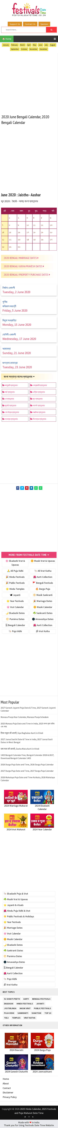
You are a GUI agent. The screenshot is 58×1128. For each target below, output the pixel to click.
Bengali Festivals (41, 998)
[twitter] (25, 1117)
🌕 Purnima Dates (15, 619)
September (15, 49)
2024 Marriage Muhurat (16, 805)
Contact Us (30, 24)
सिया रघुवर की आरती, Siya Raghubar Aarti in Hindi (22, 733)
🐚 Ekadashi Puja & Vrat (16, 893)
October (24, 49)
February (14, 45)
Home (6, 1078)
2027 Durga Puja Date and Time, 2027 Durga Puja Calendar (27, 770)
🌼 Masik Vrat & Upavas (43, 560)
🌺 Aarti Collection (42, 576)
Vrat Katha (29, 1017)
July (46, 45)
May (34, 45)
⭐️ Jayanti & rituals (13, 905)
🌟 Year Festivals (15, 601)
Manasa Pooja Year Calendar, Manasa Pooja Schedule (25, 717)
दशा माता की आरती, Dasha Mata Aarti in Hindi (20, 748)
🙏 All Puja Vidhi (15, 570)
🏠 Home (6, 38)
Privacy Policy (10, 1097)
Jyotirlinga (10, 1008)
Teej (6, 1017)
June (40, 45)
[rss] (33, 1117)
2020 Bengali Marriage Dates (20, 258)
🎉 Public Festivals (15, 582)
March (22, 45)
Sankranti (23, 1012)
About (6, 1083)
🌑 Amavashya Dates (42, 619)
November (33, 49)
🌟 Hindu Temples (15, 588)
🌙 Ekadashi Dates (15, 613)
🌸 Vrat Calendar (15, 607)
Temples (16, 1017)
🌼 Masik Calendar (42, 607)
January (6, 45)
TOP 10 (48, 1012)
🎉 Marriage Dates (42, 601)
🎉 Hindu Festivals (15, 576)
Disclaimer (8, 1092)
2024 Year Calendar (42, 829)
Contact (7, 1088)
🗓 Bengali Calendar (15, 625)
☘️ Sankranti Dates (42, 613)
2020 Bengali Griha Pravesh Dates (23, 266)
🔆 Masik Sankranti (42, 594)
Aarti (26, 998)
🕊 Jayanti (15, 594)
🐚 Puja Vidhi (15, 631)
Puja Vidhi (9, 1012)
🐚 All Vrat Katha (42, 570)
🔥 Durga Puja (42, 588)
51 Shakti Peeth (12, 998)
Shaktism (36, 1012)
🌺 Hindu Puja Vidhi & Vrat (17, 910)
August (52, 45)
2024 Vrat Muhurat (16, 829)
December (43, 49)
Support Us (15, 24)
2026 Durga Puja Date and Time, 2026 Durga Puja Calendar (27, 764)
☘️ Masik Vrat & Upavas (16, 899)
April (28, 45)
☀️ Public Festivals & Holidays (19, 916)
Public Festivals (42, 1008)
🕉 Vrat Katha (43, 631)
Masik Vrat (25, 1008)
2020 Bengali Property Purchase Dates (26, 274)
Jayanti (40, 1003)
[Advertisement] (29, 82)
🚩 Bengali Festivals (43, 582)
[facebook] (29, 1117)
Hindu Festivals (25, 1003)
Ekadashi (8, 1003)
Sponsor (44, 24)
